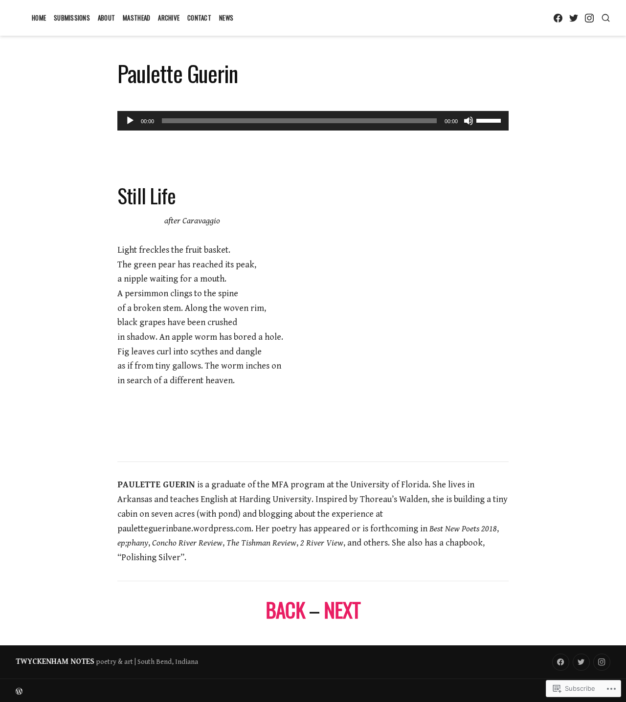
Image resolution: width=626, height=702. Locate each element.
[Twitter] (573, 18)
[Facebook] (558, 18)
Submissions (72, 17)
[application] (313, 121)
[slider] (490, 120)
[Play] (130, 121)
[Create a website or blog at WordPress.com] (164, 690)
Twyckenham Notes (55, 661)
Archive (168, 17)
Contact (199, 17)
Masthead (136, 17)
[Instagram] (589, 18)
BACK (285, 609)
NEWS (226, 17)
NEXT (342, 609)
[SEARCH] (605, 17)
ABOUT (106, 17)
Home (39, 17)
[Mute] (468, 121)
